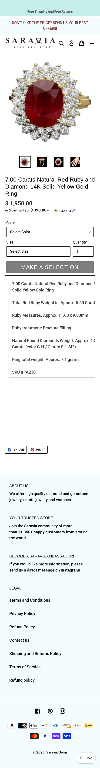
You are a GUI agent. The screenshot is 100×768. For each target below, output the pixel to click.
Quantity (80, 242)
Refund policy (22, 680)
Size (9, 242)
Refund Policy (22, 626)
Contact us (19, 640)
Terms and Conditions (29, 600)
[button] (50, 210)
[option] (25, 162)
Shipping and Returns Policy (35, 653)
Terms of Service (25, 666)
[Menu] (92, 42)
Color (10, 223)
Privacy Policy (22, 613)
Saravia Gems (57, 752)
